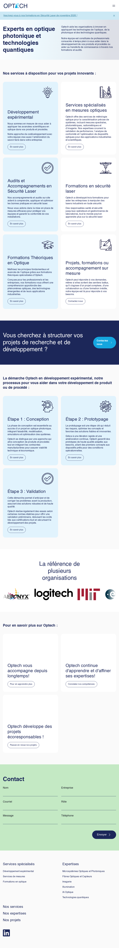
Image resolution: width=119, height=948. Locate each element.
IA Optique (67, 892)
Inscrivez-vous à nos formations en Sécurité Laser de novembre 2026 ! (40, 16)
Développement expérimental (18, 871)
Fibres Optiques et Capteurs (77, 876)
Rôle (64, 801)
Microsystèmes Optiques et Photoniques (83, 871)
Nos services (13, 907)
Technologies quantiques (75, 897)
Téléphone (67, 815)
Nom (5, 788)
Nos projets (12, 920)
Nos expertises (14, 913)
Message (8, 815)
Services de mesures (14, 876)
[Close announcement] (114, 15)
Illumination (68, 887)
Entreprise (67, 788)
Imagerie (67, 882)
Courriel (7, 801)
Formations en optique (14, 882)
